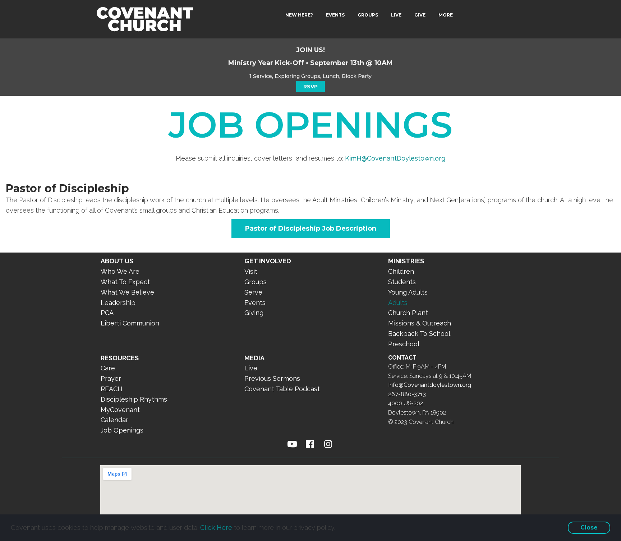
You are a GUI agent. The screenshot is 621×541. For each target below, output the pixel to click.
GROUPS (368, 15)
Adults (398, 302)
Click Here (216, 527)
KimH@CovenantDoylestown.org (395, 158)
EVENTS (335, 15)
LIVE (396, 15)
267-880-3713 (407, 394)
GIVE (420, 15)
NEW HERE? (299, 15)
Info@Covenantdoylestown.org (429, 385)
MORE (445, 15)
